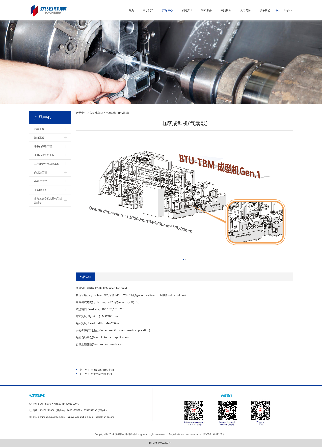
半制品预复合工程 (44, 155)
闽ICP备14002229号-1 (161, 442)
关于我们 (148, 10)
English (288, 10)
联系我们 (264, 10)
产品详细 (85, 277)
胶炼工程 (39, 137)
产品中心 (167, 10)
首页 (131, 10)
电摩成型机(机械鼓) (102, 370)
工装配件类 (40, 189)
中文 (278, 10)
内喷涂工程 (40, 172)
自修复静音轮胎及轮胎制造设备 (48, 200)
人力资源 (245, 10)
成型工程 (39, 128)
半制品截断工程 (43, 146)
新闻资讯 (187, 10)
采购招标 (226, 10)
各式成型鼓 (40, 181)
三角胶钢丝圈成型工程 (46, 163)
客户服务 (206, 10)
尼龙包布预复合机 (101, 374)
